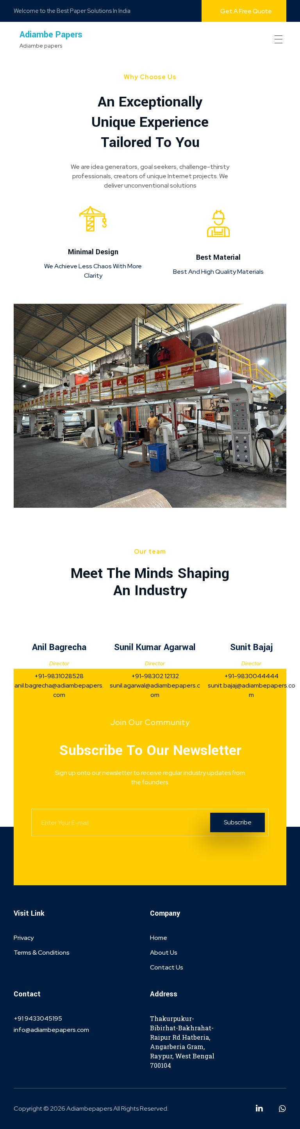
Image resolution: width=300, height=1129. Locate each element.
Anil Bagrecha (59, 647)
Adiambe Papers (51, 34)
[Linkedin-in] (259, 1109)
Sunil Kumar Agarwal (155, 647)
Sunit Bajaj (251, 647)
